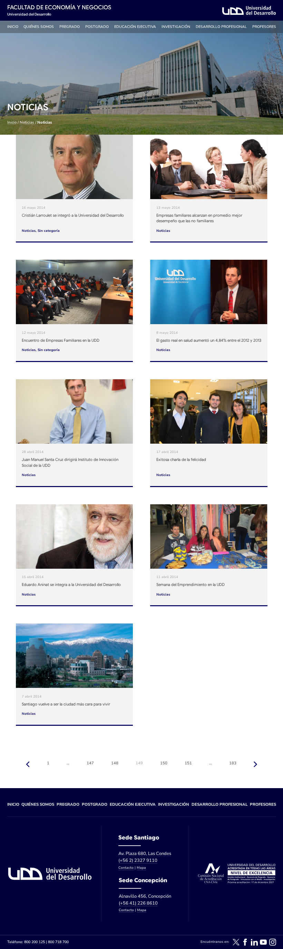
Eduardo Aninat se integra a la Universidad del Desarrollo (71, 584)
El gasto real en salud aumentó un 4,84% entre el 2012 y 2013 (208, 340)
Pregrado (69, 26)
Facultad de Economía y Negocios (59, 7)
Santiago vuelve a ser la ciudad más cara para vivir (66, 704)
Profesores (264, 26)
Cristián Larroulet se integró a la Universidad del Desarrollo (73, 215)
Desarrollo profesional (221, 26)
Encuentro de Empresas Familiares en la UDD (60, 340)
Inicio (12, 26)
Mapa (141, 867)
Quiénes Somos (38, 26)
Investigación (176, 26)
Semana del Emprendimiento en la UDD (190, 584)
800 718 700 (58, 942)
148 (114, 763)
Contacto (126, 867)
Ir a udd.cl (249, 10)
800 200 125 (34, 942)
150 (163, 763)
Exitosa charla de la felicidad (181, 459)
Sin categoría (49, 230)
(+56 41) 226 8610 (138, 903)
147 (90, 763)
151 (188, 763)
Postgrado (97, 26)
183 (232, 763)
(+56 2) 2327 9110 (137, 860)
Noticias (27, 122)
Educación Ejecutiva (135, 26)
